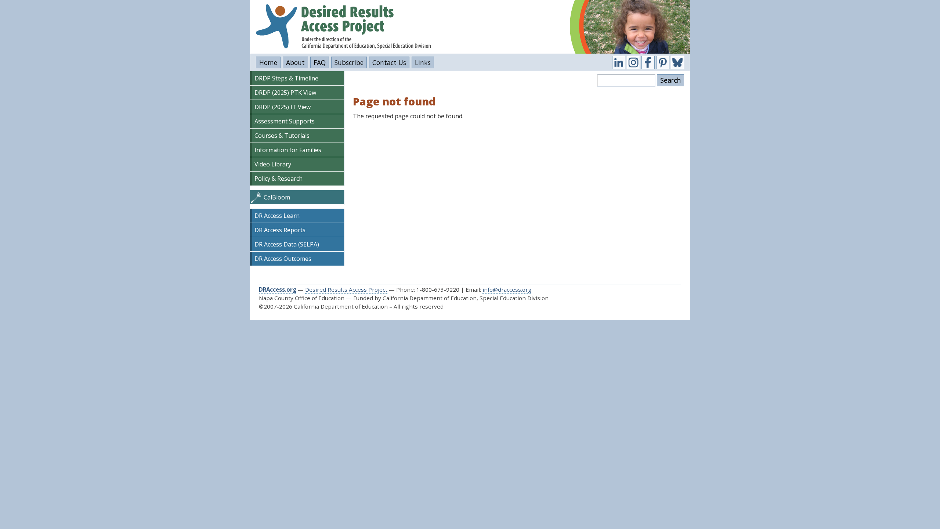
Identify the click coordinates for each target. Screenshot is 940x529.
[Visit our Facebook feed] (648, 62)
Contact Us (389, 62)
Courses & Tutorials (282, 136)
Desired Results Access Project (346, 289)
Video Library (272, 164)
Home (268, 62)
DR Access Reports (280, 230)
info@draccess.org (506, 289)
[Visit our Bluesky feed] (677, 62)
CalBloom (277, 197)
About (295, 62)
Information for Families (287, 150)
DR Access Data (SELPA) (286, 244)
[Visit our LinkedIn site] (618, 62)
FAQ (320, 62)
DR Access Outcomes (282, 259)
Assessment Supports (284, 121)
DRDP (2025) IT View (282, 107)
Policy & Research (278, 178)
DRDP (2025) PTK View (285, 93)
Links (423, 62)
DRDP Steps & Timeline (286, 78)
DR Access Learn (277, 216)
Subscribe (349, 62)
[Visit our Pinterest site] (662, 62)
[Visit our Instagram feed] (633, 62)
